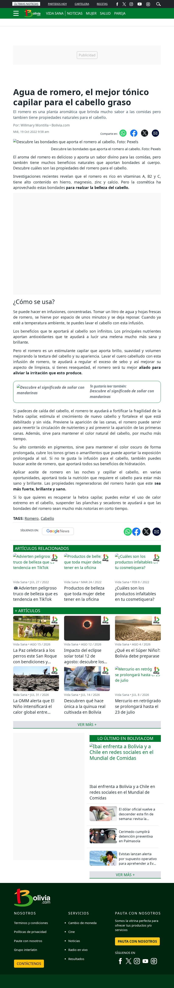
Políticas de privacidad (30, 932)
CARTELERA (82, 4)
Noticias (74, 941)
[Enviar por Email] (155, 132)
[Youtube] (139, 4)
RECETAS (102, 4)
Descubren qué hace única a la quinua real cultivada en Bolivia (84, 706)
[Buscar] (158, 4)
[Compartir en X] (144, 132)
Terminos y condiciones (31, 923)
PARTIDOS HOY (57, 4)
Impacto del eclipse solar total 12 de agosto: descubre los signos (84, 658)
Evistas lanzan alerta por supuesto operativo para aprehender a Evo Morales (138, 861)
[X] (124, 4)
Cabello (47, 518)
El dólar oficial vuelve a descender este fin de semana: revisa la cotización (137, 816)
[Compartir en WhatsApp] (123, 132)
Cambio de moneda (82, 923)
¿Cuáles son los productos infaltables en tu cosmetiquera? (135, 593)
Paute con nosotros (28, 941)
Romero (32, 518)
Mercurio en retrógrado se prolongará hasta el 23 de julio (138, 706)
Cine (71, 932)
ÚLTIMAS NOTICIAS (26, 4)
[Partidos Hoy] (148, 4)
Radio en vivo (78, 950)
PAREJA (119, 13)
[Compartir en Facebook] (133, 132)
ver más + (125, 874)
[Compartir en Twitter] (146, 531)
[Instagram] (131, 4)
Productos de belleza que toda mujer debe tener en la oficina (84, 593)
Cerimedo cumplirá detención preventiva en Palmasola (136, 836)
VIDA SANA (54, 13)
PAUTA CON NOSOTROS (137, 941)
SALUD (105, 13)
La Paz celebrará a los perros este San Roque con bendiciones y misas (35, 658)
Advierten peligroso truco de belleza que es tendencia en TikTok (35, 593)
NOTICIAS (75, 13)
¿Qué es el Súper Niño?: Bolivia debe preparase (137, 653)
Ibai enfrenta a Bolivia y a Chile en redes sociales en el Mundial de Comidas (122, 792)
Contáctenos (29, 963)
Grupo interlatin (25, 950)
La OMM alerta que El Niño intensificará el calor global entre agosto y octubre (33, 709)
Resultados (76, 959)
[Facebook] (117, 4)
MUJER (91, 13)
